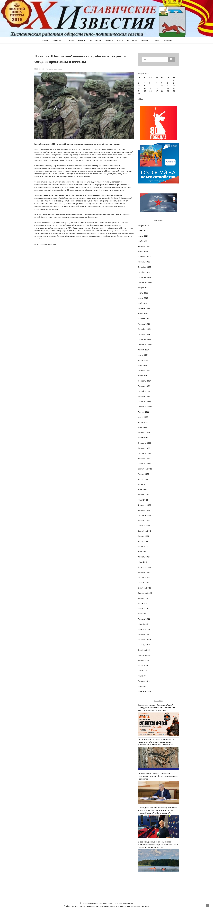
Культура (109, 40)
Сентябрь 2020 (145, 593)
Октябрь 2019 (144, 650)
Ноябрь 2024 (144, 334)
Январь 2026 (144, 262)
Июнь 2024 (143, 360)
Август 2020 (143, 598)
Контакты (168, 40)
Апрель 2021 (144, 557)
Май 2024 (142, 365)
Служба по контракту (54, 69)
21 (162, 88)
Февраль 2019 (144, 691)
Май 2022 (142, 489)
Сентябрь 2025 (145, 282)
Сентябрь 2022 (145, 469)
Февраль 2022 (144, 505)
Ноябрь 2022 (144, 458)
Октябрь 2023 (144, 401)
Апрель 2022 (144, 495)
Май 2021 (142, 552)
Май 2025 (142, 303)
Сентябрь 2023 (145, 407)
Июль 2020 (143, 603)
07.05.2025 (40, 69)
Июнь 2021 (143, 546)
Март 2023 (143, 438)
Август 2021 (143, 536)
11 (145, 86)
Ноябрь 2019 (144, 645)
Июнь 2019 (143, 671)
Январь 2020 (144, 634)
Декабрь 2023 (144, 391)
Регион (81, 40)
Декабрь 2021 (144, 515)
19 (150, 88)
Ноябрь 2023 (144, 396)
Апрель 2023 (144, 433)
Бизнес (144, 40)
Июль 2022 (143, 479)
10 (139, 86)
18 (145, 88)
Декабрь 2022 (144, 453)
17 (139, 88)
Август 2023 (143, 412)
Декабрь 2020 (144, 577)
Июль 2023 (143, 417)
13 (156, 86)
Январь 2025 (144, 324)
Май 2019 (142, 676)
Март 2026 (143, 251)
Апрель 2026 (144, 246)
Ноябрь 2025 (144, 272)
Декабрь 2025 (144, 267)
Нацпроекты (95, 40)
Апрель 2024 (144, 370)
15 (168, 86)
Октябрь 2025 (144, 277)
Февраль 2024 (144, 381)
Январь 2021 (144, 572)
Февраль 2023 (144, 443)
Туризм (155, 40)
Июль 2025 (143, 293)
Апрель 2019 (144, 681)
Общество (57, 40)
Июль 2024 (143, 355)
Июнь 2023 (143, 422)
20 (157, 88)
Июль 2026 (143, 231)
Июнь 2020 (143, 608)
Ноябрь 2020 (144, 583)
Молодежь (132, 40)
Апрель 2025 (144, 308)
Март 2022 (143, 500)
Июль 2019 (143, 665)
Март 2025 (143, 313)
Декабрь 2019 (144, 640)
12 (150, 86)
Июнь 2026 (143, 236)
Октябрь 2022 (144, 464)
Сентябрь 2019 (144, 655)
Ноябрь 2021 (144, 521)
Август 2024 (143, 350)
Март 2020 (143, 624)
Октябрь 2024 (144, 339)
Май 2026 (142, 241)
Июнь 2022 (143, 484)
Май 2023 (142, 427)
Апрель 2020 (144, 619)
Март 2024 (143, 376)
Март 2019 (142, 686)
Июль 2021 (143, 541)
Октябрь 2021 (144, 526)
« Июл (140, 99)
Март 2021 (142, 562)
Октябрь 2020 (144, 588)
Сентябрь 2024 (145, 345)
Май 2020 (142, 614)
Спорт (120, 40)
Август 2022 (143, 474)
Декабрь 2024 (144, 329)
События (70, 40)
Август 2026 (143, 226)
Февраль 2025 (144, 319)
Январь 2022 (144, 510)
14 (162, 86)
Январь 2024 (144, 386)
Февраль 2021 (144, 567)
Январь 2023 (144, 448)
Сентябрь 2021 (144, 531)
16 (174, 86)
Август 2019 (143, 660)
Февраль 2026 (144, 257)
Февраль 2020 (144, 629)
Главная (44, 40)
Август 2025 (143, 288)
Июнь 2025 (143, 298)
